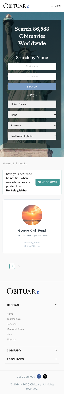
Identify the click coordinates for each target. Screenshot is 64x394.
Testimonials (13, 318)
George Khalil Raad (32, 230)
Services (11, 323)
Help (9, 334)
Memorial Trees (15, 329)
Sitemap (11, 339)
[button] (32, 305)
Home (10, 313)
